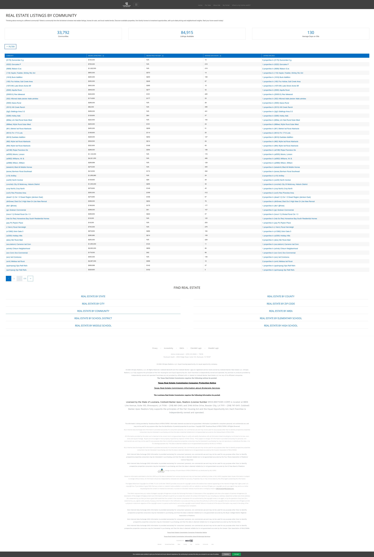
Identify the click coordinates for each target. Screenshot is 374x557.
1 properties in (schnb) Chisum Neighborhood (280, 248)
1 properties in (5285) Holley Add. (275, 115)
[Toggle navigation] (136, 5)
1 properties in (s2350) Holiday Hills (276, 235)
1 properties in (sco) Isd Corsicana (275, 257)
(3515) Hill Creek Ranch (15, 107)
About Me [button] (216, 5)
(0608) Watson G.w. (14, 68)
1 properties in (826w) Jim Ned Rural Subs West (281, 120)
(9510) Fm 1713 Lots (14, 132)
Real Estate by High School (281, 325)
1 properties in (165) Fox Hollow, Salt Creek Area (281, 81)
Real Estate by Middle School (93, 325)
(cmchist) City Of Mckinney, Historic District (23, 184)
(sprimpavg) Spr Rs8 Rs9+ (16, 270)
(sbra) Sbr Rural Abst (14, 240)
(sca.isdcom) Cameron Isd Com (18, 244)
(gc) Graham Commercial (16, 210)
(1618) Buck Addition (14, 77)
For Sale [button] (208, 5)
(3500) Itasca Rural (13, 103)
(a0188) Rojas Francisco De (17, 150)
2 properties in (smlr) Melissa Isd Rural (277, 261)
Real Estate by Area (280, 311)
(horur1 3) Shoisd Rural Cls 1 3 (18, 214)
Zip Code (197, 544)
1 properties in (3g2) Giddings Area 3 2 (277, 111)
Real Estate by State (93, 296)
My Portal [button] (226, 5)
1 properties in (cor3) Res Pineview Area (278, 192)
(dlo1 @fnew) (11, 205)
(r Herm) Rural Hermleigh (16, 227)
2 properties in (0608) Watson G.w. (275, 68)
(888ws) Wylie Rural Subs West (18, 124)
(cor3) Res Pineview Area (16, 192)
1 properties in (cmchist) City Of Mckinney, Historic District (284, 184)
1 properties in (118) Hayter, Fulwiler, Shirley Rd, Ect (282, 73)
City (191, 544)
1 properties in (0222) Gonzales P (275, 64)
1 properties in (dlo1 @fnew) (273, 205)
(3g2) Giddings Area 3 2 (15, 111)
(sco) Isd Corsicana (13, 257)
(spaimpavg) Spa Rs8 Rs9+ (17, 265)
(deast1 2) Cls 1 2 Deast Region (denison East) (24, 197)
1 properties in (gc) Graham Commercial (278, 210)
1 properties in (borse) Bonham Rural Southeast (281, 171)
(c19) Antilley (11, 175)
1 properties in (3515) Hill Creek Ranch (277, 107)
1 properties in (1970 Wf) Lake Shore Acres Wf (280, 85)
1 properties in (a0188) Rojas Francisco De (279, 150)
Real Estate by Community (93, 311)
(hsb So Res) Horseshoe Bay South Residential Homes (27, 218)
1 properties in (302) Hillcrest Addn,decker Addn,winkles (284, 98)
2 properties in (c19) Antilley (273, 175)
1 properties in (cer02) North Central (276, 180)
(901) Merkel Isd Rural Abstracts (18, 128)
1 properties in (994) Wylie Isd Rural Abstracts (280, 145)
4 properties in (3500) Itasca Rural (275, 103)
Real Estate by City (93, 303)
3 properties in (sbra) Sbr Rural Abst (276, 240)
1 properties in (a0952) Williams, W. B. (277, 158)
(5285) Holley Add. (13, 115)
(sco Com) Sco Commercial (17, 252)
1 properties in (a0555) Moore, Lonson (277, 154)
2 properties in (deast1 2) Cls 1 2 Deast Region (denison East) (286, 197)
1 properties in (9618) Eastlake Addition (277, 137)
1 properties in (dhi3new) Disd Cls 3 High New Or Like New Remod (288, 201)
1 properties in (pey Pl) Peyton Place (276, 222)
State (179, 544)
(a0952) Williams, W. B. (15, 158)
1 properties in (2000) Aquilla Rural (276, 90)
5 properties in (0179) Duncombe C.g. (277, 60)
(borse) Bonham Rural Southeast (19, 171)
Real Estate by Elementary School (281, 318)
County (185, 544)
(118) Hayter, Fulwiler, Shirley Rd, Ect (20, 73)
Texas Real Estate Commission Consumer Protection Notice (187, 383)
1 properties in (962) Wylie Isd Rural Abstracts (280, 141)
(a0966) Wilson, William (15, 162)
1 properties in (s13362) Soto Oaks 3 (276, 231)
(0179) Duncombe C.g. (15, 60)
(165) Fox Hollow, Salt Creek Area (19, 81)
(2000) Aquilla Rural (14, 90)
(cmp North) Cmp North (15, 188)
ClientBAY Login (196, 348)
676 (25, 278)
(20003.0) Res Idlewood (15, 94)
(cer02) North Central (14, 180)
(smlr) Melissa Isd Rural (15, 261)
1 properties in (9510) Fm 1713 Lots (276, 132)
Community (205, 544)
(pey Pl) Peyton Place (14, 222)
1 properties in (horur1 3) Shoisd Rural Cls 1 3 (280, 214)
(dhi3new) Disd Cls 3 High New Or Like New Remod (26, 201)
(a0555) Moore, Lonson (15, 154)
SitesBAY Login (213, 348)
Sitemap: (159, 544)
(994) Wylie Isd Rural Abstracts (18, 145)
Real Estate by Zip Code (281, 303)
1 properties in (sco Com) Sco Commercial (278, 252)
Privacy (154, 348)
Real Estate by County (280, 296)
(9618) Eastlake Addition (15, 137)
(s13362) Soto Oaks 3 (14, 231)
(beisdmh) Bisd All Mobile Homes (19, 167)
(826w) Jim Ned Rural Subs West (19, 120)
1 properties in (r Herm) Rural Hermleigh (278, 227)
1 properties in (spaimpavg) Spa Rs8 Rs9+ (279, 265)
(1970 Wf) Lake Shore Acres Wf (18, 85)
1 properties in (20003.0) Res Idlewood (277, 94)
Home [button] (200, 5)
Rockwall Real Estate (169, 544)
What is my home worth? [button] (241, 5)
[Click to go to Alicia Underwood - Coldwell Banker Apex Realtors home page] (128, 4)
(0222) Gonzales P (13, 64)
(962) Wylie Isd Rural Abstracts (18, 141)
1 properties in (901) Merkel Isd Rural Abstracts (280, 128)
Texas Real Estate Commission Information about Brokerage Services (187, 536)
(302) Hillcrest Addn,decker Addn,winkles (22, 98)
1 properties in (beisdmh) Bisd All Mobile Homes (281, 167)
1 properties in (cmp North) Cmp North (277, 188)
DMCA (182, 348)
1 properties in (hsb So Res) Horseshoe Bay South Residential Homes (289, 218)
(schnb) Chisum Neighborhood (18, 248)
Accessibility (168, 348)
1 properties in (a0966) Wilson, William (277, 162)
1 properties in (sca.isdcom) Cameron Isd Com (280, 244)
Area (212, 544)
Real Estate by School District (93, 318)
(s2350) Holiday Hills (14, 235)
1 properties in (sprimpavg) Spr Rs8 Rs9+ (278, 270)
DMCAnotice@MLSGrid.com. (225, 488)
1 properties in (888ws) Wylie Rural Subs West (280, 124)
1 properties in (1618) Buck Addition (276, 77)
